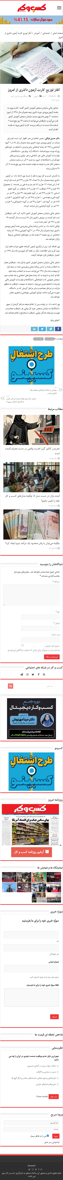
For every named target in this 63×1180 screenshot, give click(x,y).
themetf (31, 1166)
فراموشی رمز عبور (51, 1142)
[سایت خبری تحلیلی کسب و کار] (31, 7)
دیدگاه (56, 582)
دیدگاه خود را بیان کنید (19, 96)
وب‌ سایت (55, 635)
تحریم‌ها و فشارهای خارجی (46, 1084)
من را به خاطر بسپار (38, 1136)
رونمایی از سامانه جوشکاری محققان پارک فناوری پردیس (43, 390)
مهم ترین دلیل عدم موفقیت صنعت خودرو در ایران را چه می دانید (34, 1058)
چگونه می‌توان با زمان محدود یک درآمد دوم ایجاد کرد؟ (32, 543)
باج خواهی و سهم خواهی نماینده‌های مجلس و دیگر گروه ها (34, 1078)
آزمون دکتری (49, 339)
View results (42, 1097)
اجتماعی (46, 33)
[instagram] (27, 674)
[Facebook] (38, 674)
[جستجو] (10, 686)
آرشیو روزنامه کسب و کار (29, 852)
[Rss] (44, 674)
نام (58, 612)
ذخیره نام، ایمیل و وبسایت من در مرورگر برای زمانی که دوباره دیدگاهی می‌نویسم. (33, 648)
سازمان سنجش (38, 339)
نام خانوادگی (54, 954)
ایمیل (57, 623)
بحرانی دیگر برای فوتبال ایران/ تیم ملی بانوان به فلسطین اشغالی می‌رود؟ (21, 399)
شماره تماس (54, 962)
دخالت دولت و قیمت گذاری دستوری (41, 1066)
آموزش (37, 33)
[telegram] (21, 674)
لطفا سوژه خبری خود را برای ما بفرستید (42, 985)
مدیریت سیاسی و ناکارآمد (46, 1072)
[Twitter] (33, 674)
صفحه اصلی (57, 33)
